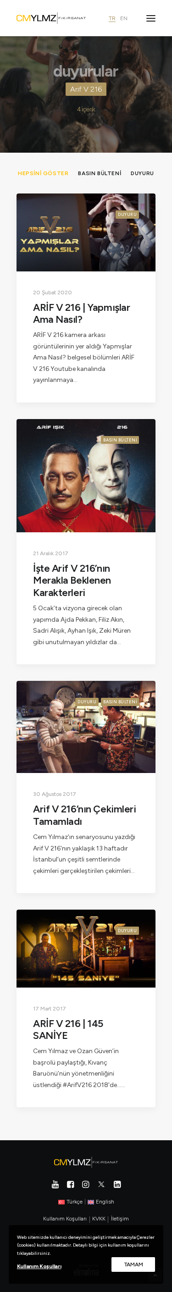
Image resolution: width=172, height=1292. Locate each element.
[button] (151, 18)
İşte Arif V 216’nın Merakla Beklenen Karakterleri (72, 580)
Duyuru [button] (142, 173)
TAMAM (133, 1264)
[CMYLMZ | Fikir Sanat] (51, 18)
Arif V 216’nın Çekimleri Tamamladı (84, 815)
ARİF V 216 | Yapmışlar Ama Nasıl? (81, 313)
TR (112, 19)
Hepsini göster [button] (43, 173)
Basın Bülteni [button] (99, 173)
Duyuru (127, 214)
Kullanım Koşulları (39, 1266)
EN (124, 19)
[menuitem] (43, 173)
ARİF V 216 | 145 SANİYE (68, 1029)
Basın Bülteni (120, 439)
